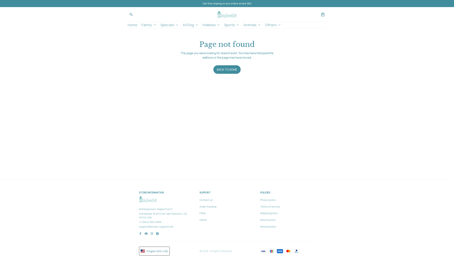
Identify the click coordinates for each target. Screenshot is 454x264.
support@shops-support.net (156, 226)
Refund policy (268, 226)
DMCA (203, 220)
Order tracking (208, 206)
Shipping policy (269, 213)
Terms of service (270, 206)
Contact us (206, 200)
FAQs (203, 213)
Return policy (268, 220)
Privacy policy (268, 200)
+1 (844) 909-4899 (150, 222)
